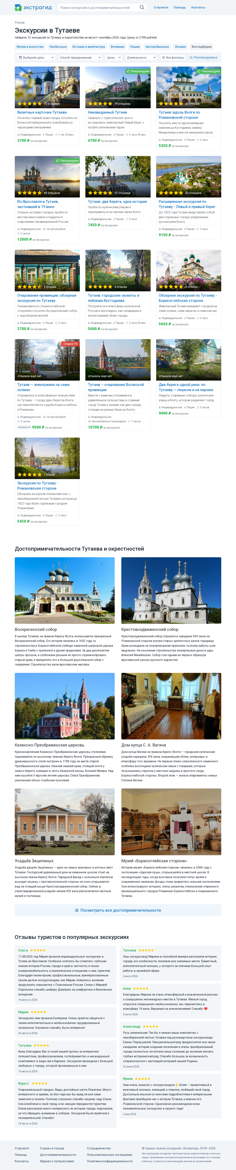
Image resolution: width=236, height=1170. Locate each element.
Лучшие (180, 46)
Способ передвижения (75, 57)
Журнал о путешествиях (57, 1161)
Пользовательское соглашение (109, 1155)
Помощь (180, 7)
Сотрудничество (99, 1148)
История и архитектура (88, 46)
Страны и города (52, 1148)
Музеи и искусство (30, 46)
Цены (111, 57)
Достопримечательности (58, 1155)
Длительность (137, 57)
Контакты (198, 7)
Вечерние (117, 46)
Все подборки (201, 46)
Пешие (135, 46)
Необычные (58, 46)
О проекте (161, 7)
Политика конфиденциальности (110, 1161)
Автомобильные (157, 46)
